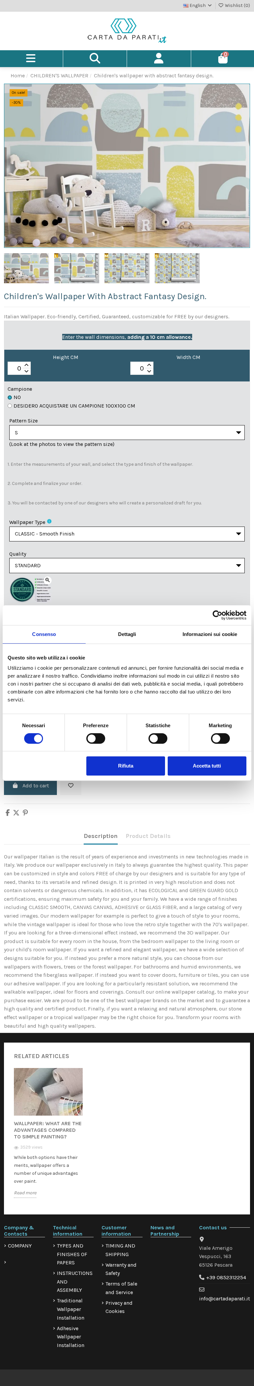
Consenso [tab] (44, 634)
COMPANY (20, 1246)
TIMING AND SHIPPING (120, 1250)
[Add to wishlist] (70, 785)
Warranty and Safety (121, 1269)
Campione (20, 389)
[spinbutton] (19, 368)
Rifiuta (125, 766)
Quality (17, 554)
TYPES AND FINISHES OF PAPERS (72, 1254)
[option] (48, 1138)
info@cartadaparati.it (224, 1298)
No (17, 397)
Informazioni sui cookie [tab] (210, 634)
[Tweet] (16, 813)
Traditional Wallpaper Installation (70, 1309)
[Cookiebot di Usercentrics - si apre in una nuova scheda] (217, 615)
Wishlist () (237, 5)
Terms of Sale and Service (121, 1288)
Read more (25, 1193)
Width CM (188, 357)
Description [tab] (101, 836)
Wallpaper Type (27, 522)
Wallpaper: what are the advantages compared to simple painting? (48, 1130)
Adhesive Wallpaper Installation (70, 1336)
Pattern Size (23, 420)
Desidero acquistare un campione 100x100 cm (74, 406)
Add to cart (35, 785)
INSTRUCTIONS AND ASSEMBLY (75, 1281)
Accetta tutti (207, 766)
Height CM (65, 357)
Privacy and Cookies (119, 1307)
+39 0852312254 (226, 1277)
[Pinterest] (25, 813)
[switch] (95, 738)
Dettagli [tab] (127, 634)
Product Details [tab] (148, 836)
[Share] (8, 813)
